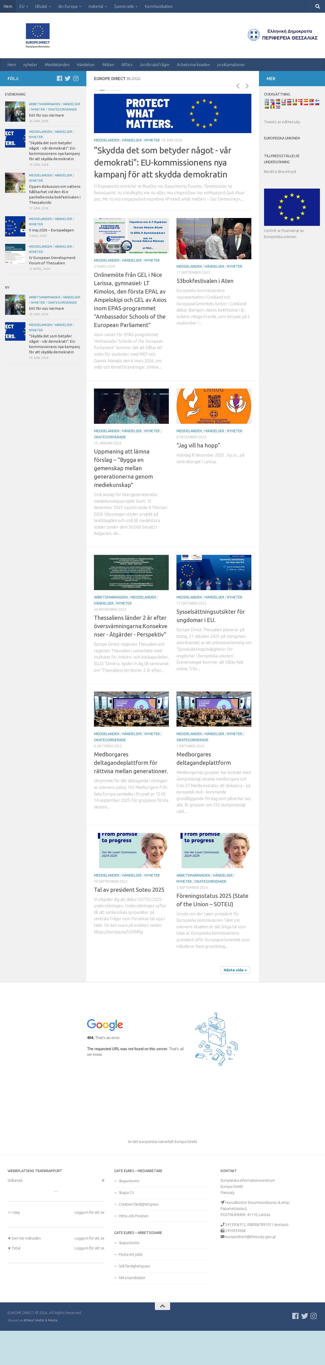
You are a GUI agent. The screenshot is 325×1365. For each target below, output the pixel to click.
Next (247, 85)
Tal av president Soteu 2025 (129, 924)
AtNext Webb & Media (40, 1355)
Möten (108, 64)
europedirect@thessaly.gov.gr (250, 1271)
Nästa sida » (235, 1005)
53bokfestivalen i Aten (205, 316)
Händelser (86, 64)
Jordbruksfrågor (155, 64)
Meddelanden (57, 64)
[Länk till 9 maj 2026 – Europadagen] (15, 226)
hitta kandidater (132, 1313)
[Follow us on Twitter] (67, 78)
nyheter (30, 64)
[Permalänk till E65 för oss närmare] (15, 111)
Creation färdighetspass (139, 1239)
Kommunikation (159, 6)
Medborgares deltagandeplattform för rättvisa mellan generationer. (131, 797)
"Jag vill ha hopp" (198, 480)
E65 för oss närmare (46, 115)
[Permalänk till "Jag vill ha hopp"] (213, 441)
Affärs (127, 64)
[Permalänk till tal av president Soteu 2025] (131, 885)
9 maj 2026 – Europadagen (51, 230)
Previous (237, 85)
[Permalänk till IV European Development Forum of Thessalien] (15, 254)
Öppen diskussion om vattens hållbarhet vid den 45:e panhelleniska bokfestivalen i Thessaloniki (172, 197)
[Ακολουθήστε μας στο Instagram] (76, 78)
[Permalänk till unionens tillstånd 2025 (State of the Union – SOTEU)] (213, 885)
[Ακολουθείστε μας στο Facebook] (59, 78)
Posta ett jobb (131, 1289)
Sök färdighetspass (134, 1301)
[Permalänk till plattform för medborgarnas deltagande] (213, 744)
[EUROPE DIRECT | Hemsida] (39, 35)
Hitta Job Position (134, 1251)
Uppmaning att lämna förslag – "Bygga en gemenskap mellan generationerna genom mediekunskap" (123, 503)
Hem (8, 6)
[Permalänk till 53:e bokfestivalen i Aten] (213, 273)
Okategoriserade (110, 472)
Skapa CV (126, 1227)
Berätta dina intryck (280, 171)
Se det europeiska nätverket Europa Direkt (162, 1176)
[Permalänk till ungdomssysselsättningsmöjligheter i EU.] (213, 607)
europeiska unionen (282, 138)
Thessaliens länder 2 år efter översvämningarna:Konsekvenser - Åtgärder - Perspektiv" (130, 660)
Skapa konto (129, 1216)
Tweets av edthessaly (282, 122)
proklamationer (231, 64)
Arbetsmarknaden (193, 64)
